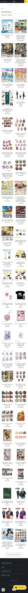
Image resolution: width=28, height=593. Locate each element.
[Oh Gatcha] (14, 1)
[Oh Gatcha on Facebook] (11, 581)
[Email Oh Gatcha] (16, 581)
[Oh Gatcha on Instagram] (14, 581)
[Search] (22, 1)
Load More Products (14, 554)
